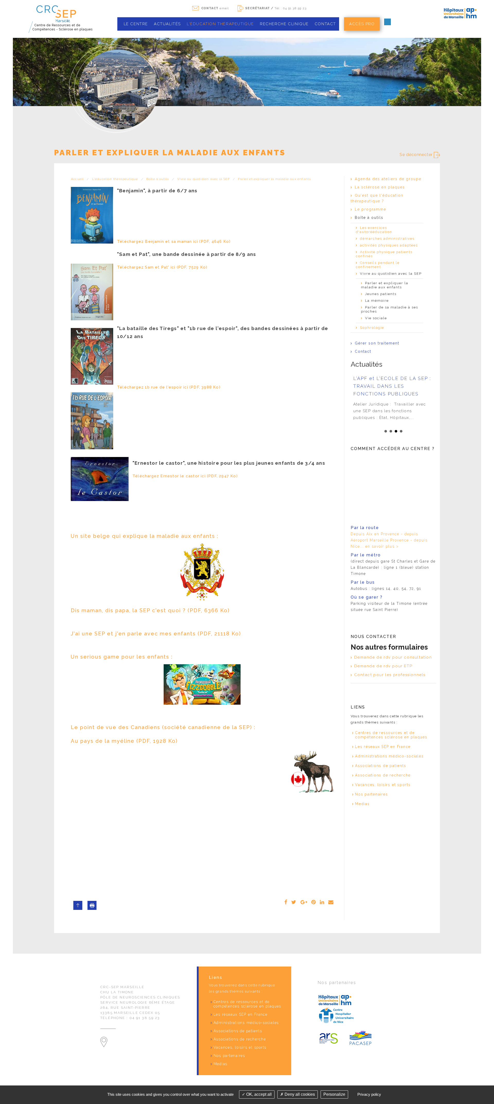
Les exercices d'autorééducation (374, 230)
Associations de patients (380, 766)
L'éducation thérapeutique (220, 24)
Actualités (167, 24)
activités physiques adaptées (389, 245)
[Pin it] (313, 902)
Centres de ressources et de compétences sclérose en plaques (391, 735)
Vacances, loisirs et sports (383, 785)
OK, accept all (258, 1094)
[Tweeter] (293, 902)
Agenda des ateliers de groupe (388, 179)
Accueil (77, 179)
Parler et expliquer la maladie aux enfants (274, 179)
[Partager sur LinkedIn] (322, 902)
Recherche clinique (284, 24)
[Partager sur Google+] (304, 902)
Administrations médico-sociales (389, 756)
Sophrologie (372, 328)
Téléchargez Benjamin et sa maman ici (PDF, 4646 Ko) (174, 241)
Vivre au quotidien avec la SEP (203, 179)
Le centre (136, 24)
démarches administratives (387, 238)
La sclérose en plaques (380, 187)
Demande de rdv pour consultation (393, 657)
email (215, 8)
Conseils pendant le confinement (378, 265)
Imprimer (92, 905)
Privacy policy (369, 1094)
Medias (362, 804)
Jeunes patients (380, 294)
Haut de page (78, 905)
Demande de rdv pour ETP (383, 666)
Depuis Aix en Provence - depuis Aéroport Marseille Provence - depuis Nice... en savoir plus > (389, 540)
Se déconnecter (417, 154)
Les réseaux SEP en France (383, 747)
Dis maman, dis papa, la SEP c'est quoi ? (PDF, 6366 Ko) (150, 610)
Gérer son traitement (377, 343)
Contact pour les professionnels (390, 674)
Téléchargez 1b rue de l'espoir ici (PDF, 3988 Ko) (168, 387)
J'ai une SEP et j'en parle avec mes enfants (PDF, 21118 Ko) (156, 634)
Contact (325, 24)
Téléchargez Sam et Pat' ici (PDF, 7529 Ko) (162, 267)
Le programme (370, 209)
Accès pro (362, 24)
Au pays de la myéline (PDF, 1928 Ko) (124, 741)
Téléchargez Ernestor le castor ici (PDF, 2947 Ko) (185, 476)
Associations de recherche (383, 775)
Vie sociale (376, 318)
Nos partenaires (371, 794)
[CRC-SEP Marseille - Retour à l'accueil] (59, 18)
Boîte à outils (157, 179)
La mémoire (377, 301)
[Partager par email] (331, 902)
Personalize (334, 1094)
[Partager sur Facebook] (285, 902)
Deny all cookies (299, 1094)
